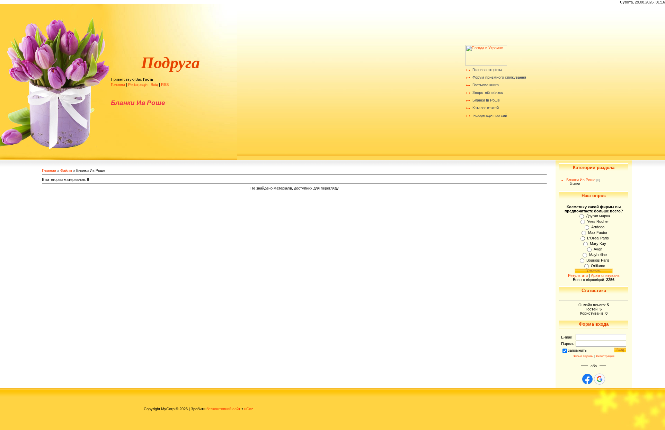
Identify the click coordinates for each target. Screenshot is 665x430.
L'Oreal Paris (598, 238)
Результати (578, 275)
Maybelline (598, 255)
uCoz (248, 409)
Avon (598, 249)
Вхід (154, 84)
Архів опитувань (605, 275)
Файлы (66, 170)
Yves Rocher (598, 221)
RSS (165, 84)
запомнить (577, 350)
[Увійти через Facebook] (587, 379)
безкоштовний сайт (223, 409)
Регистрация (605, 356)
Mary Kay (598, 244)
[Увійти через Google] (599, 379)
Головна (118, 84)
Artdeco (597, 227)
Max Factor (598, 232)
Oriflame (598, 266)
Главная (49, 170)
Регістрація (138, 84)
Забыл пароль (583, 356)
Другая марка (598, 216)
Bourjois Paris (598, 260)
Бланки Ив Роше (580, 180)
